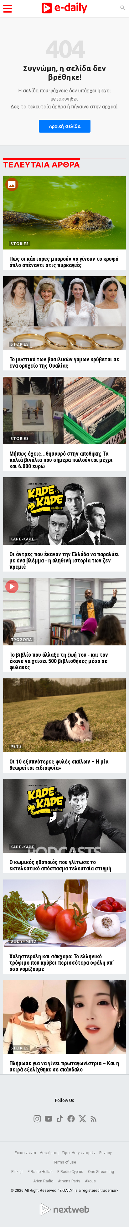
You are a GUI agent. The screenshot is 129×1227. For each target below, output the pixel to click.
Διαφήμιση (49, 1153)
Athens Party (69, 1181)
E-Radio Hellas (41, 1171)
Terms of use (64, 1162)
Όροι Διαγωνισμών (78, 1153)
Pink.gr (17, 1171)
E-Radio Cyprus (70, 1171)
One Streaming (101, 1171)
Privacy (105, 1153)
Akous (90, 1181)
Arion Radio (43, 1181)
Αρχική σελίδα (64, 126)
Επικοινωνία (25, 1153)
